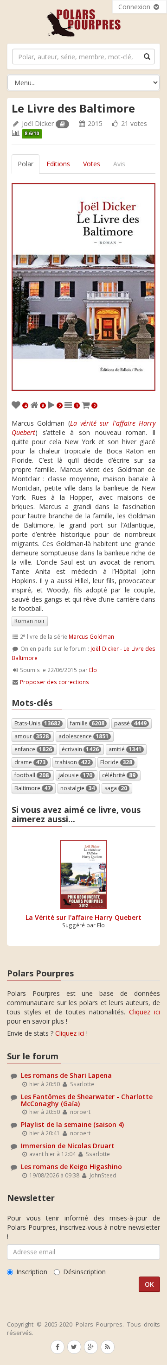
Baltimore (32, 788)
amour (31, 736)
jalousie (75, 775)
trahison (72, 762)
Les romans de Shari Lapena (66, 1075)
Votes (91, 163)
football (31, 775)
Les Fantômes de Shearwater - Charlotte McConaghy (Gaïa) (87, 1100)
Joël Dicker (38, 123)
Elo (93, 669)
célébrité (118, 775)
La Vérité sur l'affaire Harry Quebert (83, 917)
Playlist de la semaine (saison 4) (72, 1124)
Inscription (31, 1271)
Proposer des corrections (54, 682)
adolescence (83, 736)
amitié (125, 749)
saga (115, 788)
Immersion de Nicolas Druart (68, 1145)
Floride (116, 762)
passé (130, 723)
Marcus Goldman (91, 636)
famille (87, 723)
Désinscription (84, 1271)
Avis (119, 163)
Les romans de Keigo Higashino (71, 1166)
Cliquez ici (144, 1011)
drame (29, 762)
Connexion (135, 6)
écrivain (80, 749)
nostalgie (77, 788)
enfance (33, 749)
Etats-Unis (37, 723)
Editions (58, 163)
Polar (25, 163)
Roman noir (29, 621)
